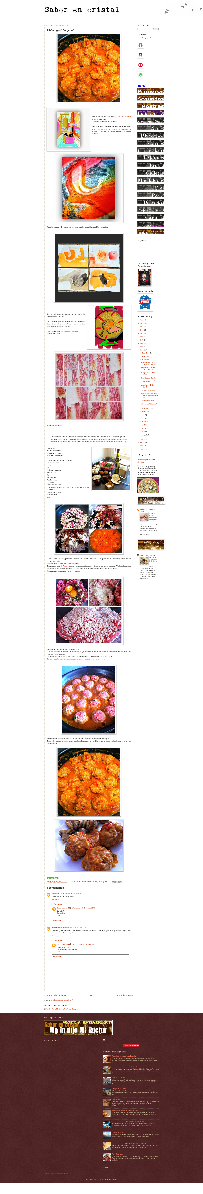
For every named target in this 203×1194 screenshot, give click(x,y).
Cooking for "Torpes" (147, 555)
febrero (144, 431)
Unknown (55, 893)
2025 (142, 323)
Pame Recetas (57, 928)
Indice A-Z (90, 882)
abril (143, 425)
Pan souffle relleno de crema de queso (125, 1110)
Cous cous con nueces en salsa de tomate (149, 363)
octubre (144, 359)
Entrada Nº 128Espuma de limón (153, 559)
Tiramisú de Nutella (148, 390)
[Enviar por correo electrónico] (113, 882)
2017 (142, 340)
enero (144, 435)
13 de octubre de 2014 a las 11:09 (83, 908)
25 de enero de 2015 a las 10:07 (83, 944)
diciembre (145, 353)
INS (96, 882)
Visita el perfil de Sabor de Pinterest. (56, 1174)
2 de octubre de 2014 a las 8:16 (70, 893)
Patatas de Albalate (118, 1078)
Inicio (91, 995)
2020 (142, 330)
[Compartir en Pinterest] (121, 882)
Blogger (114, 1179)
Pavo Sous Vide (117, 1154)
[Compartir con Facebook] (119, 882)
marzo (144, 428)
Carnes (83, 882)
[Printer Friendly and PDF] (52, 879)
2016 (142, 343)
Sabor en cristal (63, 908)
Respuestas (58, 904)
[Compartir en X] (117, 882)
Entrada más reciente (55, 995)
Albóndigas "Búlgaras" (149, 404)
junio (143, 418)
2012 (142, 442)
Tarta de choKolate (147, 401)
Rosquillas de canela (119, 1089)
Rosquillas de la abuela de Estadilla (124, 1056)
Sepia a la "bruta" (118, 1132)
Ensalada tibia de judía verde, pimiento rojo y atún (149, 395)
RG (99, 882)
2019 (142, 333)
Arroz (78, 882)
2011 (141, 446)
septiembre (146, 408)
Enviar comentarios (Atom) (63, 1000)
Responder (55, 899)
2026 (142, 320)
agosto (144, 411)
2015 (142, 347)
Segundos (104, 882)
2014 (142, 350)
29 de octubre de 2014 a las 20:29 (74, 928)
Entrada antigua (125, 995)
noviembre (146, 356)
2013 (142, 439)
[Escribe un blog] (115, 882)
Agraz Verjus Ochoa (72, 487)
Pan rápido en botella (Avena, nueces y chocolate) (148, 380)
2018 (142, 337)
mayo (144, 421)
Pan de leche (116, 1099)
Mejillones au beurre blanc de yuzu (148, 368)
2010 (142, 449)
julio (143, 415)
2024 (142, 327)
